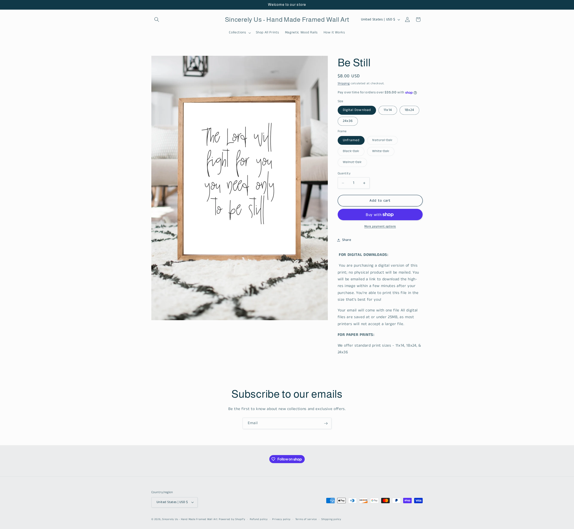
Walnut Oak (355, 163)
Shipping (344, 83)
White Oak (383, 152)
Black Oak (354, 152)
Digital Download (357, 110)
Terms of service (306, 519)
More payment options (380, 226)
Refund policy (259, 519)
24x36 (348, 121)
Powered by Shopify (232, 519)
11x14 (388, 110)
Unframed (351, 140)
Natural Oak (385, 141)
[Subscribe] (325, 423)
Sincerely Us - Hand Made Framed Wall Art (190, 519)
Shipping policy (331, 519)
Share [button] (346, 240)
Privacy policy (281, 519)
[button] (156, 19)
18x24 (409, 110)
